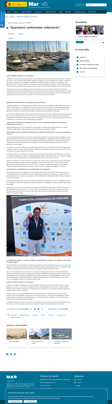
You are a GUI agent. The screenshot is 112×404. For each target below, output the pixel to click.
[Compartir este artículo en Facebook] (35, 309)
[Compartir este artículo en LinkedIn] (38, 309)
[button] (100, 42)
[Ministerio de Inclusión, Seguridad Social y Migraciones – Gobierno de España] (16, 4)
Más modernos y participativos (88, 68)
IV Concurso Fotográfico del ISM (89, 64)
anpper (43, 315)
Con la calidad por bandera (87, 36)
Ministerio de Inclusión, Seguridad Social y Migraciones (55, 379)
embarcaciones (61, 315)
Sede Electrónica (45, 385)
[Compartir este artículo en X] (31, 309)
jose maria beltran (15, 317)
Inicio (6, 16)
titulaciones (51, 315)
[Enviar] (104, 5)
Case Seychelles (84, 61)
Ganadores (83, 57)
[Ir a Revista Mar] (38, 4)
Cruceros (82, 72)
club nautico (35, 315)
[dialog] (56, 396)
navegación (14, 315)
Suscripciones (80, 4)
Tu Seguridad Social (45, 388)
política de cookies (65, 398)
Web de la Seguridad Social (47, 382)
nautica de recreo (24, 315)
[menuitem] (8, 12)
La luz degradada (14, 341)
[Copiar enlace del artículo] (42, 309)
